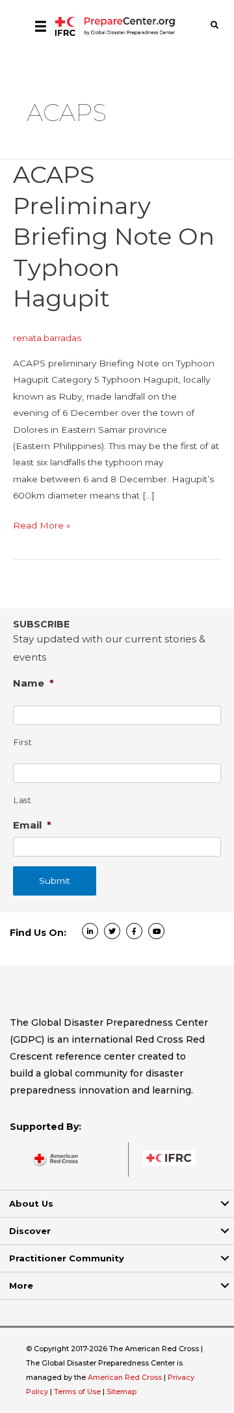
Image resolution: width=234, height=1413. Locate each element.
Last (23, 800)
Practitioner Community (66, 1258)
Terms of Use (77, 1391)
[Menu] (40, 26)
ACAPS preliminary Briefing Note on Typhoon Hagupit (113, 236)
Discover (30, 1231)
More (21, 1285)
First (23, 742)
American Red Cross (126, 1377)
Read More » (42, 526)
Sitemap (121, 1391)
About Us (31, 1203)
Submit (54, 880)
